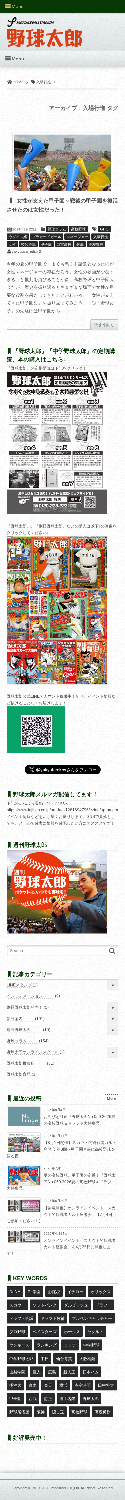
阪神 (41, 1412)
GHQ (104, 229)
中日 (45, 1358)
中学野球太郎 (21, 1358)
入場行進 (100, 237)
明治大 (15, 1385)
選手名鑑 (67, 1398)
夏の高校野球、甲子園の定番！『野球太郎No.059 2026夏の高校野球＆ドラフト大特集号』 (61, 1182)
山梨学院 (17, 1372)
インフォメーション (25, 996)
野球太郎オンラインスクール (33, 1052)
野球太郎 (91, 1398)
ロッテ (70, 1345)
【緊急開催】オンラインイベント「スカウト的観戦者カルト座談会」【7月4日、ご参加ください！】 (61, 1214)
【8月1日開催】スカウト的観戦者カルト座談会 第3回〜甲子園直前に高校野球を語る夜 (61, 1149)
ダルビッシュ (76, 1305)
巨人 (37, 1372)
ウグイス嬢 (18, 237)
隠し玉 (58, 1412)
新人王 (69, 1372)
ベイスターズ (45, 1331)
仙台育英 (64, 1358)
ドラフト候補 (53, 1318)
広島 (52, 1372)
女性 (12, 244)
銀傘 (80, 244)
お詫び (54, 1292)
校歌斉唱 (28, 244)
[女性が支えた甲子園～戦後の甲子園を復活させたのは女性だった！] (62, 163)
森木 (33, 1385)
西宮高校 (64, 244)
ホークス (72, 1331)
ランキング (47, 1345)
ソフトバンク (45, 1305)
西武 (33, 1398)
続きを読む (104, 324)
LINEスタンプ (19, 985)
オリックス (101, 1292)
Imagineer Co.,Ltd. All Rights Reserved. (82, 1488)
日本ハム (91, 1372)
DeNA (14, 1292)
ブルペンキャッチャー (92, 1318)
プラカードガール (46, 237)
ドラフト (103, 1305)
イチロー (75, 1292)
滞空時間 (83, 1385)
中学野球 (91, 1345)
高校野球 (78, 229)
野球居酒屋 (19, 1412)
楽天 (48, 1385)
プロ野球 (17, 1331)
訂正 (48, 1398)
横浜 (63, 1385)
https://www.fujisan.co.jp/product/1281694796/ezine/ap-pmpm (62, 810)
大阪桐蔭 (87, 1358)
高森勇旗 (103, 1412)
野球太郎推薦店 (21, 1063)
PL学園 (34, 1292)
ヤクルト (95, 1331)
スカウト (17, 1305)
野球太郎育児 (19, 1074)
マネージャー (77, 237)
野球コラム (57, 229)
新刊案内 (15, 1018)
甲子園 (46, 244)
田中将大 (106, 1385)
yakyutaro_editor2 (26, 251)
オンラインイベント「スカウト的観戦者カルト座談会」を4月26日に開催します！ (61, 1247)
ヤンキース (19, 1345)
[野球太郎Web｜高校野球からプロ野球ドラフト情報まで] (44, 27)
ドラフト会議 (21, 1318)
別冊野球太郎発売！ (25, 1007)
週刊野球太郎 (19, 1029)
